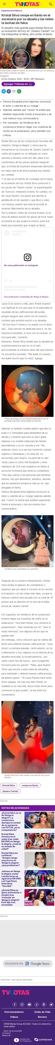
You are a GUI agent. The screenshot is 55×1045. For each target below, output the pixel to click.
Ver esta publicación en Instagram (21, 265)
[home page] (27, 4)
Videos (14, 1017)
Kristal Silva (8, 785)
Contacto (6, 1033)
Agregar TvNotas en (16, 84)
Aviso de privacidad (13, 1031)
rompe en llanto (30, 785)
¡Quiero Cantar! (10, 791)
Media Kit (6, 1035)
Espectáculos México (11, 10)
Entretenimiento (14, 1012)
